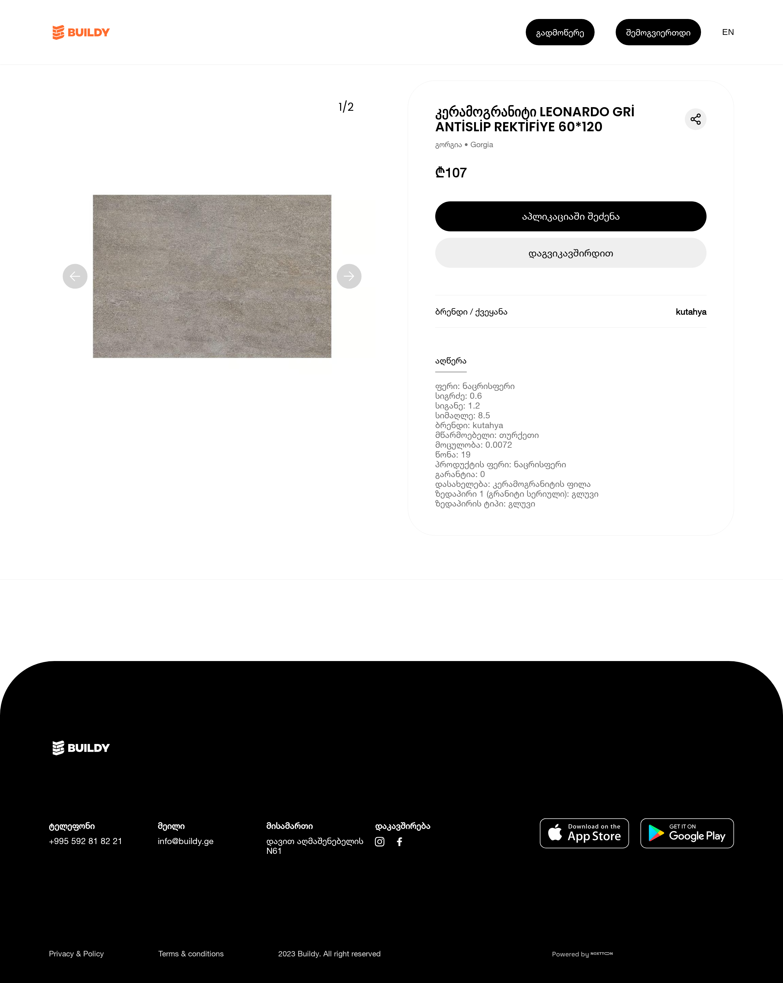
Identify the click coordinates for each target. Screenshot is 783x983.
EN (728, 32)
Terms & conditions (191, 953)
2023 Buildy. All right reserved (329, 953)
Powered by (571, 954)
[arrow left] (75, 276)
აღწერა (451, 360)
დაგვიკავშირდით (571, 253)
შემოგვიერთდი (658, 32)
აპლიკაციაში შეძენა (571, 216)
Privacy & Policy (76, 953)
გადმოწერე (560, 32)
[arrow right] (349, 276)
